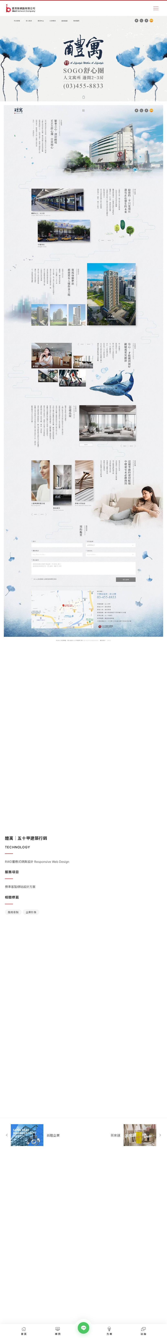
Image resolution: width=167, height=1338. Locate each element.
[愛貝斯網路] (20, 8)
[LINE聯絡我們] (83, 1328)
